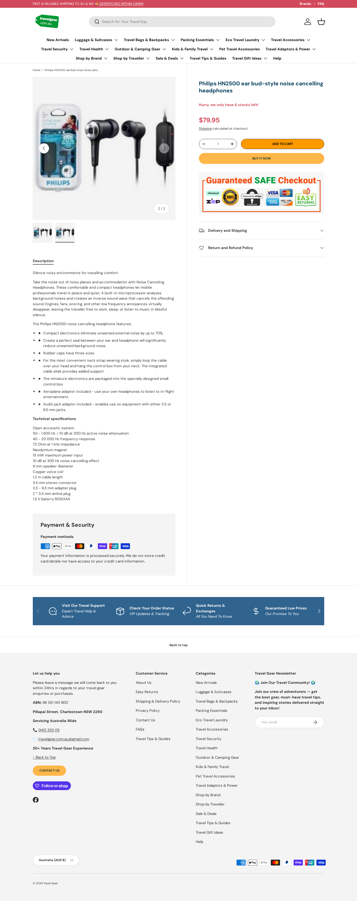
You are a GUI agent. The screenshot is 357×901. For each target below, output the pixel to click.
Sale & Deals (167, 58)
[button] (321, 21)
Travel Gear (50, 883)
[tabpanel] (104, 386)
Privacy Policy (148, 710)
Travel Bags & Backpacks (146, 39)
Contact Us (49, 770)
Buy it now (261, 158)
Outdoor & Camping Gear (137, 49)
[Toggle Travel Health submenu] (107, 49)
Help (277, 58)
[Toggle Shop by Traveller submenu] (148, 58)
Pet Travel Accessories (239, 49)
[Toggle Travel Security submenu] (72, 49)
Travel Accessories (288, 39)
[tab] (43, 261)
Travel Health (91, 49)
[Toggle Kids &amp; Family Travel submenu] (211, 49)
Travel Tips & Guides (208, 58)
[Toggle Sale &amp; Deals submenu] (182, 58)
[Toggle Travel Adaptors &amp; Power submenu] (314, 49)
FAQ (321, 4)
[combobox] (182, 21)
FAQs (140, 729)
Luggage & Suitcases (93, 39)
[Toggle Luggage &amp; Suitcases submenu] (116, 40)
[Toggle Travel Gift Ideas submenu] (265, 58)
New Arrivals (58, 39)
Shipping (205, 128)
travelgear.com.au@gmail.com (63, 739)
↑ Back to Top (44, 757)
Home (36, 70)
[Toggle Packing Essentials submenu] (218, 40)
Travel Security (54, 49)
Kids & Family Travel (190, 49)
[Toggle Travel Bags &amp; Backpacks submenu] (173, 40)
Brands (305, 4)
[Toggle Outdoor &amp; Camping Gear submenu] (164, 49)
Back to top (179, 645)
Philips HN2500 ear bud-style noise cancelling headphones (72, 70)
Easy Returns (147, 691)
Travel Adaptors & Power (288, 49)
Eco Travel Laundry (242, 39)
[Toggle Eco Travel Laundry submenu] (263, 40)
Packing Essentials (197, 39)
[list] (104, 148)
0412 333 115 (49, 730)
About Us (144, 682)
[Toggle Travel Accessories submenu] (308, 40)
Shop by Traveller (128, 58)
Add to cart (282, 144)
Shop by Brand (89, 58)
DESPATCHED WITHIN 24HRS (121, 4)
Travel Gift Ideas (247, 58)
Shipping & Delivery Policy (158, 701)
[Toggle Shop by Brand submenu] (106, 58)
